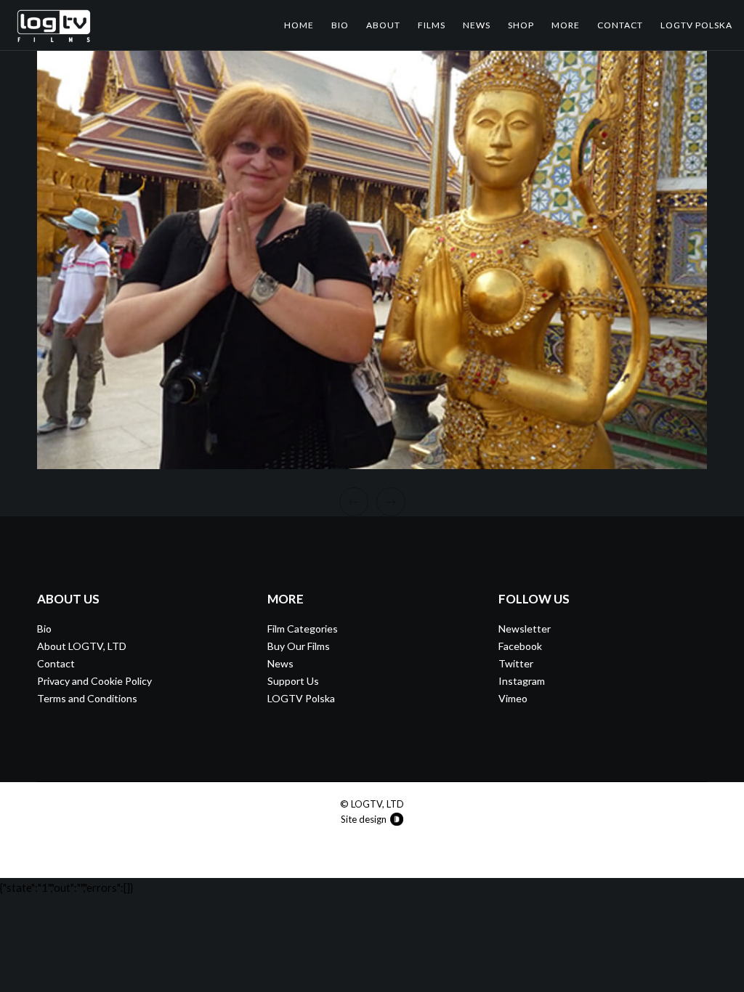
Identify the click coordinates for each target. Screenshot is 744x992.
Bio (44, 628)
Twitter (515, 663)
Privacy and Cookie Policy (94, 681)
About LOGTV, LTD (81, 646)
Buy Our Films (298, 646)
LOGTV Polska (301, 698)
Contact (56, 663)
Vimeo (512, 698)
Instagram (521, 681)
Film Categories (302, 628)
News (280, 663)
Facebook (520, 646)
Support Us (293, 681)
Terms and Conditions (87, 698)
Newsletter (524, 628)
